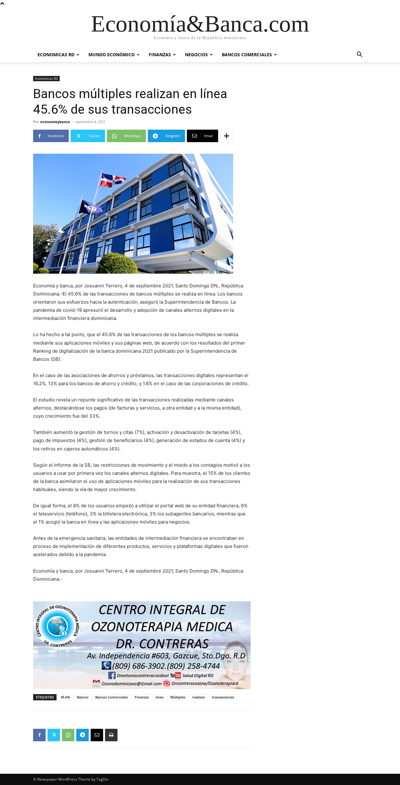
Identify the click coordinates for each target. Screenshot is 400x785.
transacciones (223, 697)
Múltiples (177, 697)
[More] (226, 136)
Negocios (196, 54)
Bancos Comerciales (247, 54)
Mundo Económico (111, 54)
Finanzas (160, 54)
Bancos (82, 697)
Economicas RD (56, 54)
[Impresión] (111, 735)
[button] (359, 55)
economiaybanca (55, 121)
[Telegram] (82, 735)
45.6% (65, 697)
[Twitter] (54, 735)
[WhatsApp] (68, 735)
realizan (198, 697)
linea (159, 697)
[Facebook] (39, 735)
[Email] (97, 735)
